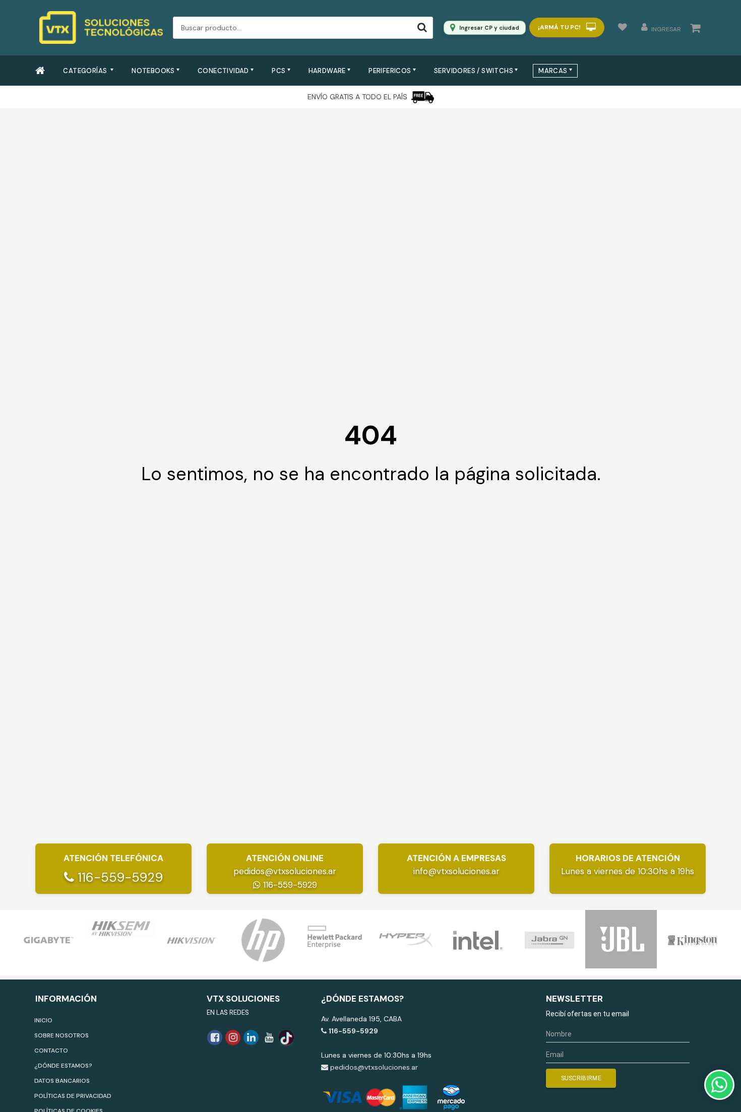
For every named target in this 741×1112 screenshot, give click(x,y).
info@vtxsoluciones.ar (456, 871)
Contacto (51, 1050)
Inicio (43, 1020)
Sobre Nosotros (61, 1035)
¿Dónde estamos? (63, 1066)
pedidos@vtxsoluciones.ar (284, 871)
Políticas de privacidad (72, 1096)
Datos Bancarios (62, 1081)
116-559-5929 (118, 877)
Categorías (85, 71)
